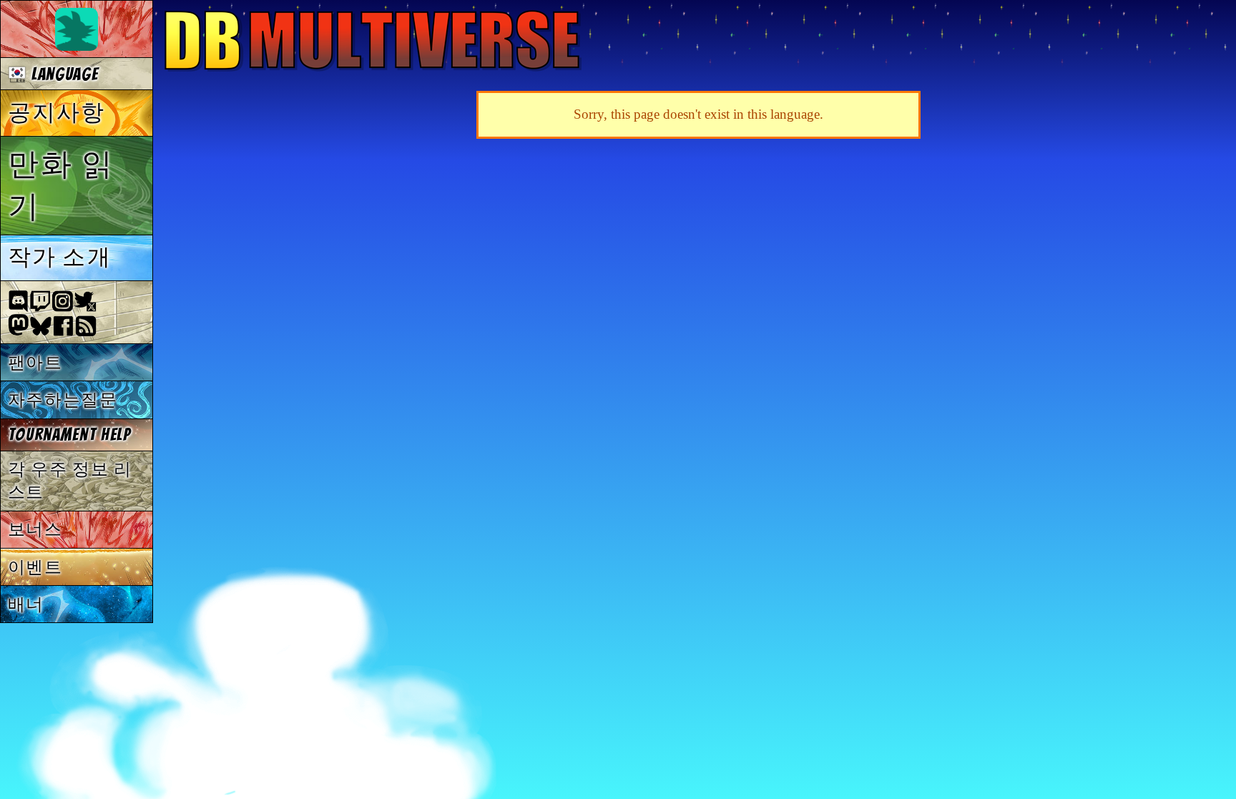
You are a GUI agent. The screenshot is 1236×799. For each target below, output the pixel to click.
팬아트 (35, 362)
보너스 (35, 529)
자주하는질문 (63, 399)
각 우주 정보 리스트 (70, 480)
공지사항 (57, 112)
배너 (26, 604)
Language (62, 74)
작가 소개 (60, 257)
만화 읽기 (61, 184)
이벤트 (35, 567)
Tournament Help (69, 434)
